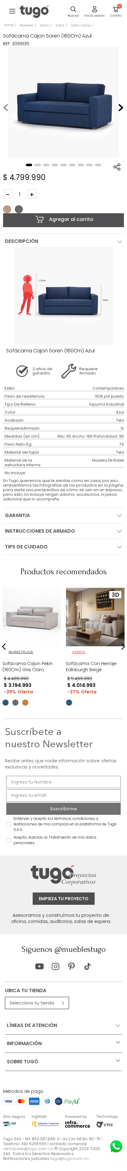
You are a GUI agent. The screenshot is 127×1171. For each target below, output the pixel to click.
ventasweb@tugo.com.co (28, 1148)
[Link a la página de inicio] (10, 25)
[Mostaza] (25, 703)
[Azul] (5, 703)
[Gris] (19, 209)
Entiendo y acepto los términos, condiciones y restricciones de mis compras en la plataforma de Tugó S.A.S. (65, 824)
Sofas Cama (81, 25)
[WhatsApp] (116, 1146)
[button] (12, 11)
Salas (44, 25)
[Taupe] (7, 209)
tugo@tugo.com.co (69, 1158)
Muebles (26, 25)
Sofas (59, 25)
